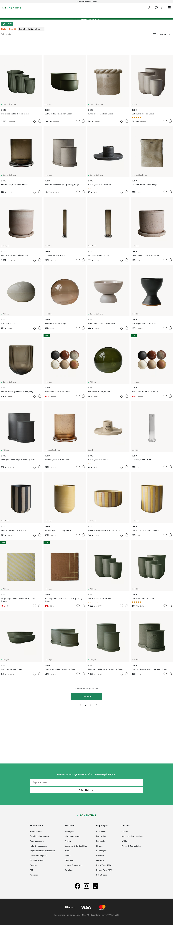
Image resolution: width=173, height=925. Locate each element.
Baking (68, 841)
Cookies (33, 865)
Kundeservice (36, 832)
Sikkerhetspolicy (37, 860)
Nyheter (99, 846)
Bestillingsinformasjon (39, 836)
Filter (9, 24)
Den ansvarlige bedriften (132, 836)
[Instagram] (86, 886)
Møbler (68, 851)
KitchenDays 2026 (104, 870)
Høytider (100, 856)
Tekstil (68, 856)
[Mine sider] (150, 7)
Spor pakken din (37, 841)
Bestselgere (101, 851)
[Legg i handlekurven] (39, 121)
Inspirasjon (101, 836)
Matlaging (69, 832)
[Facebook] (77, 886)
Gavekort (69, 870)
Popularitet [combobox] (162, 34)
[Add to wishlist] (34, 121)
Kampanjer (101, 841)
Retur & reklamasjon (38, 846)
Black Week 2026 (103, 865)
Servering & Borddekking (76, 846)
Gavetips (100, 860)
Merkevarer (101, 832)
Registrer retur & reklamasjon (42, 851)
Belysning (69, 860)
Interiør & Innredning (74, 865)
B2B (31, 870)
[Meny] (169, 7)
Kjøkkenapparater (72, 836)
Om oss (125, 832)
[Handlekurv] (162, 7)
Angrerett (34, 875)
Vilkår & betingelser (38, 856)
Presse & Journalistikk (131, 846)
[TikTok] (95, 886)
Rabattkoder (101, 875)
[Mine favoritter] (156, 7)
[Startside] (11, 8)
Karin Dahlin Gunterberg (29, 29)
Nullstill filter (7, 29)
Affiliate (125, 841)
